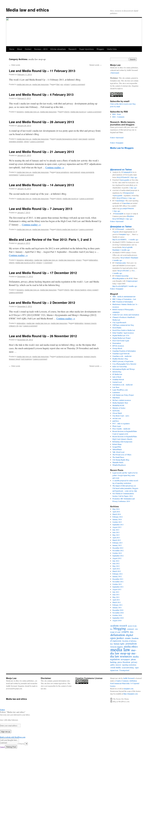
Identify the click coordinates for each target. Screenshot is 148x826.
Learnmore (116, 392)
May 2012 (116, 566)
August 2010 (116, 620)
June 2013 (116, 532)
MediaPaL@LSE (118, 405)
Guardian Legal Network (121, 353)
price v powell (92, 290)
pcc (61, 84)
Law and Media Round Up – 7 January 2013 (40, 208)
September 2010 (118, 618)
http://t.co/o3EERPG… (120, 239)
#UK (131, 278)
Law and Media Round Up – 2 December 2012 (42, 302)
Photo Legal (116, 426)
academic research (118, 625)
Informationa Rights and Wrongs (123, 369)
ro (134, 270)
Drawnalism (116, 343)
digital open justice (121, 636)
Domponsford (129, 193)
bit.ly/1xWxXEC (123, 270)
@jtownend (115, 73)
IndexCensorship (122, 276)
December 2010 (117, 610)
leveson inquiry (90, 323)
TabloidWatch (117, 449)
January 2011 (117, 607)
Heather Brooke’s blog (120, 358)
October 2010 (117, 615)
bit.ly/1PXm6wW (123, 177)
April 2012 (116, 568)
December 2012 (117, 548)
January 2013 (117, 545)
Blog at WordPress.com (121, 701)
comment (130, 629)
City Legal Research (119, 322)
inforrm (67, 111)
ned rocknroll (75, 172)
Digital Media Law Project (121, 338)
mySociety (116, 410)
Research (72, 49)
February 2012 (117, 574)
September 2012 (118, 555)
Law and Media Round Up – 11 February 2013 (42, 71)
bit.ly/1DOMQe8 (118, 219)
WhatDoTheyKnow (119, 465)
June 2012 (116, 563)
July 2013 (115, 530)
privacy (67, 84)
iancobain (126, 203)
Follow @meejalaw (116, 143)
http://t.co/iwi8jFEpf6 (119, 286)
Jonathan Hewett (118, 379)
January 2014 (117, 519)
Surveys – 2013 (40, 49)
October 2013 (117, 522)
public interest (115, 665)
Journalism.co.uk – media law (122, 384)
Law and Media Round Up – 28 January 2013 (41, 122)
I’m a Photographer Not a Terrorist (124, 364)
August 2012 (116, 558)
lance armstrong (62, 172)
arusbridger (120, 200)
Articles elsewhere (58, 49)
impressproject (132, 281)
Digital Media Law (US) (120, 335)
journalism (131, 643)
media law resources (40, 84)
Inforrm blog (116, 371)
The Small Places (118, 457)
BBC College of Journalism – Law (124, 299)
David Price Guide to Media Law (123, 330)
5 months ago (132, 286)
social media (115, 667)
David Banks (116, 327)
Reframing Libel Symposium (122, 441)
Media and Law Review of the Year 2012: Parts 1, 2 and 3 (50, 239)
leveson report (14, 359)
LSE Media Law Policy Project (123, 395)
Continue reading (54, 167)
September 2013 (118, 524)
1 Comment (47, 262)
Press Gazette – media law (121, 428)
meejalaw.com (128, 688)
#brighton (130, 216)
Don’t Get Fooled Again (120, 340)
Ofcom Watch (117, 413)
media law (38, 260)
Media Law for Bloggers (122, 147)
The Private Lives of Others (121, 454)
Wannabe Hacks (117, 462)
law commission (77, 356)
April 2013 (116, 537)
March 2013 (116, 540)
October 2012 (117, 553)
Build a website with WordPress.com (12, 737)
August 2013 (116, 527)
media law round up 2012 (25, 262)
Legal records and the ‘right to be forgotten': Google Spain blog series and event (125, 475)
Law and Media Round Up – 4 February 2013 (41, 94)
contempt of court (63, 356)
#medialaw (116, 250)
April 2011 (116, 600)
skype (26, 141)
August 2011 (116, 589)
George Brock (117, 348)
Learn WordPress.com (120, 390)
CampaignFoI (127, 172)
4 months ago (133, 239)
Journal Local (117, 382)
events (128, 638)
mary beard (82, 139)
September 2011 (118, 587)
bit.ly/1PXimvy (122, 198)
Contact (28, 49)
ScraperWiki (116, 447)
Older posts (14, 65)
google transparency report (66, 139)
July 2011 (115, 592)
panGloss (115, 421)
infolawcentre (121, 263)
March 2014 (116, 514)
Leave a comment (78, 84)
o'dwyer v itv (13, 326)
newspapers (125, 659)
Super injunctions (86, 49)
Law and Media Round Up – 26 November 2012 (43, 336)
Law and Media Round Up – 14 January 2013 (41, 185)
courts (125, 632)
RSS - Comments (118, 117)
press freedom (124, 662)
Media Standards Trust (120, 403)
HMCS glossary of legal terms (122, 361)
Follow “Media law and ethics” (12, 712)
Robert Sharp (117, 444)
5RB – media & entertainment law (124, 296)
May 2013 (116, 535)
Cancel (2, 747)
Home (11, 49)
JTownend (120, 229)
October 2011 (117, 584)
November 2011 (118, 581)
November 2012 (118, 550)
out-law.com (116, 418)
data (131, 631)
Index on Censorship (119, 366)
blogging (20, 111)
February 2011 (117, 605)
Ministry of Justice (118, 408)
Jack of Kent (116, 377)
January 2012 (117, 576)
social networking (128, 667)
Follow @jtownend (116, 137)
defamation (29, 260)
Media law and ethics (27, 10)
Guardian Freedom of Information (124, 351)
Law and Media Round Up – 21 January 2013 (41, 151)
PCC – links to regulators (121, 423)
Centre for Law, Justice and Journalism (125, 314)
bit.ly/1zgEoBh (127, 247)
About (19, 49)
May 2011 (116, 597)
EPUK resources (118, 346)
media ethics (131, 646)
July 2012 (115, 561)
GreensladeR (118, 213)
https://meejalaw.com (130, 694)
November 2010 (118, 612)
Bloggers (100, 49)
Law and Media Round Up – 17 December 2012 (43, 273)
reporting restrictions (129, 665)
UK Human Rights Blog (120, 460)
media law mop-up (24, 84)
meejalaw (123, 234)
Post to (21, 743)
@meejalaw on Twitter (121, 226)
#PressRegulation (118, 278)
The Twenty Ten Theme (121, 699)
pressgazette (125, 180)
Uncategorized (124, 670)
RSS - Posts (116, 114)
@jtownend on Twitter (121, 169)
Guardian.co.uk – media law (122, 356)
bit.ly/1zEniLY (126, 257)
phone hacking (80, 290)
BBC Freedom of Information (122, 301)
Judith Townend (128, 678)
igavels (116, 232)
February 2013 (117, 543)
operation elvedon (16, 141)
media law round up (78, 111)
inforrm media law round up (67, 229)
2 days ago (133, 177)
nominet (91, 139)
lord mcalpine (26, 359)
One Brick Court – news (120, 416)
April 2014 (116, 511)
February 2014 (117, 517)
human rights (119, 643)
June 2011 (116, 594)
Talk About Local (118, 452)
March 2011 (116, 602)
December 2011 (117, 579)
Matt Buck (116, 397)
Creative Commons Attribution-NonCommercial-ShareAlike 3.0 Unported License (124, 683)
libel (58, 84)
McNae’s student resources (121, 400)
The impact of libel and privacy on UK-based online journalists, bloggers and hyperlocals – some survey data (125, 488)
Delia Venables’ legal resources (123, 333)
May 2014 (116, 509)
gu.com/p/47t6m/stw (127, 208)
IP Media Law (117, 374)
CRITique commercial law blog (123, 325)
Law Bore (115, 387)
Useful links (112, 49)
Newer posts (95, 65)
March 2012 (116, 571)
